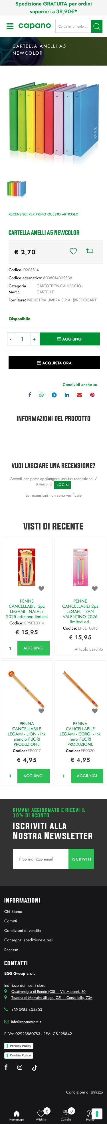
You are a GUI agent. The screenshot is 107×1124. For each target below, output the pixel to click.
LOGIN (62, 485)
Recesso (11, 950)
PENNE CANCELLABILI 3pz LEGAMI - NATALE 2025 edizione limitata (27, 609)
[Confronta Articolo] (89, 252)
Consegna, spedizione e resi (28, 940)
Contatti (10, 921)
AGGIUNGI (33, 648)
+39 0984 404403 (26, 1009)
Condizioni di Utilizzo (84, 1092)
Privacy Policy (20, 1046)
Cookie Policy (20, 1055)
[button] (96, 26)
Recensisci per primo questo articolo (43, 214)
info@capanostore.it (26, 1021)
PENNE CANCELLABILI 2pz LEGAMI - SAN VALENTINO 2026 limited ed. (80, 611)
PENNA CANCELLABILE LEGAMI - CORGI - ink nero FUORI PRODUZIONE (80, 734)
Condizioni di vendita (22, 930)
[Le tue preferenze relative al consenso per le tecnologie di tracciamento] (97, 1113)
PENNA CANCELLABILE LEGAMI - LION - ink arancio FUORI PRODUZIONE (27, 734)
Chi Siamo (13, 911)
